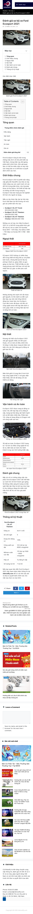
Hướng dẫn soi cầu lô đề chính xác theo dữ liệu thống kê (22, 781)
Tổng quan (10, 56)
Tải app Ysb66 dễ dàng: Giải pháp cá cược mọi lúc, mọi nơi (22, 831)
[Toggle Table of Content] (22, 101)
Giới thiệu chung (12, 58)
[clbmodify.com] (7, 4)
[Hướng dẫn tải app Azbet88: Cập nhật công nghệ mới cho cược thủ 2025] (7, 813)
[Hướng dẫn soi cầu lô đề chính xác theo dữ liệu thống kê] (16, 684)
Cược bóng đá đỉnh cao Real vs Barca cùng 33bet (22, 791)
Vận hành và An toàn (13, 65)
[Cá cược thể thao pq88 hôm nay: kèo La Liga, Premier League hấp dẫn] (7, 823)
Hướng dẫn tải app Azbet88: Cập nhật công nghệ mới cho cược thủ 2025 (22, 812)
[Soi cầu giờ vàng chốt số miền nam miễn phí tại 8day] (16, 659)
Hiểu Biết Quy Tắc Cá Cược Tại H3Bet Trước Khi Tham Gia (21, 801)
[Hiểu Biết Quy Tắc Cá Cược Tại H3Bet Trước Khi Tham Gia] (7, 803)
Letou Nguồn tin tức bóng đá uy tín (21, 840)
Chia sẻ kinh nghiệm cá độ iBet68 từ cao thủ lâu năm (22, 851)
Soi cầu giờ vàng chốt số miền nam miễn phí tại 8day (22, 771)
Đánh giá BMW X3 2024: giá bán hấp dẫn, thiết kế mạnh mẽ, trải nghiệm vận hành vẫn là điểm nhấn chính (16, 613)
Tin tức (6, 631)
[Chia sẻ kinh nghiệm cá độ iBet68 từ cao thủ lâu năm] (7, 853)
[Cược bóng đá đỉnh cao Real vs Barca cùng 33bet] (7, 793)
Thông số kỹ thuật (12, 69)
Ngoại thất (10, 61)
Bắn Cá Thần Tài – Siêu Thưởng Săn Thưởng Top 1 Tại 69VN (15, 765)
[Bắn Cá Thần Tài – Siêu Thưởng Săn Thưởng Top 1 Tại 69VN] (16, 636)
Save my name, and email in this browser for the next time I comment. (16, 728)
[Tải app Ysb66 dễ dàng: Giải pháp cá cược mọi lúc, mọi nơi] (7, 833)
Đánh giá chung (11, 67)
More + (19, 593)
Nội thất (9, 63)
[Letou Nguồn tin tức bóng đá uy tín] (7, 843)
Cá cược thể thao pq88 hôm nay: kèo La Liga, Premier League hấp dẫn (22, 821)
